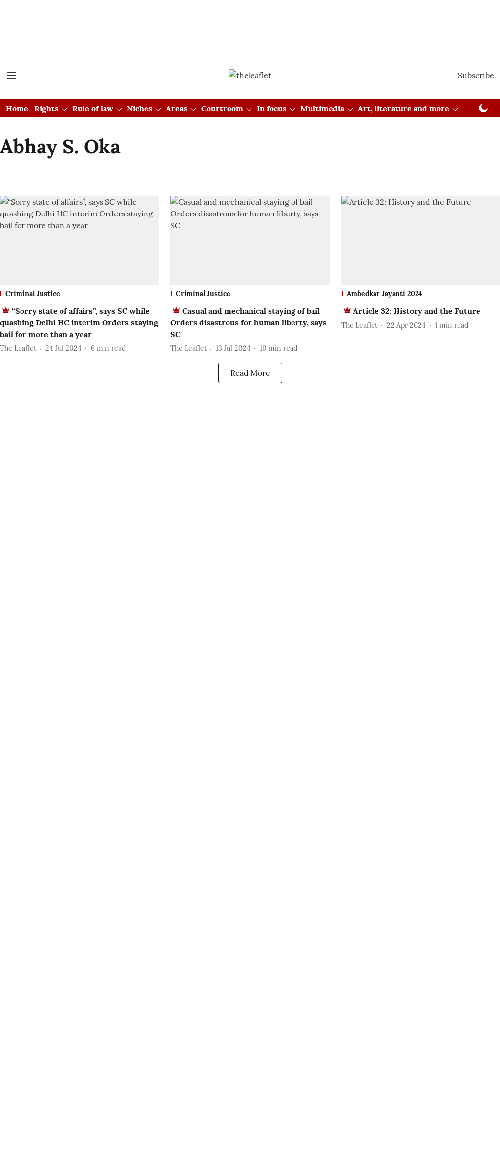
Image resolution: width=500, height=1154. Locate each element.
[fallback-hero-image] (79, 240)
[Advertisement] (250, 26)
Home (17, 108)
